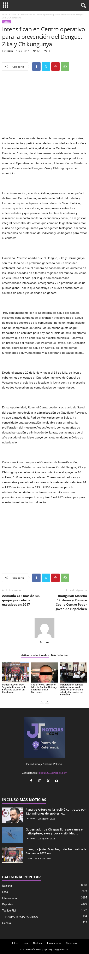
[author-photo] (44, 628)
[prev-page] (42, 701)
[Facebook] (36, 66)
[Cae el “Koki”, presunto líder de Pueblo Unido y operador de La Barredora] (44, 672)
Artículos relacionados (35, 655)
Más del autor (59, 655)
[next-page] (47, 701)
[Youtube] (57, 781)
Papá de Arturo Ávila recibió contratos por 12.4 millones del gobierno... (56, 811)
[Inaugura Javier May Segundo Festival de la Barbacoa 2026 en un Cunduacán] (15, 672)
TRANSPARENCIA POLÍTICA (20, 916)
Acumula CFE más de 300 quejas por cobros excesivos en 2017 (21, 600)
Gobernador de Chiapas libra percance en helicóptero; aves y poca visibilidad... (55, 831)
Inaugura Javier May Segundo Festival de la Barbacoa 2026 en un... (56, 851)
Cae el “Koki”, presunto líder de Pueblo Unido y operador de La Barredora (44, 688)
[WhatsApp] (65, 66)
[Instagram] (40, 781)
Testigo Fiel (9, 910)
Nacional (31, 818)
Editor (9, 50)
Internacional (9, 898)
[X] (46, 66)
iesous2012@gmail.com (52, 772)
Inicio (4, 14)
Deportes (7, 904)
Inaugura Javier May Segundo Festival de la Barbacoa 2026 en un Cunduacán (14, 688)
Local (14, 14)
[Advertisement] (44, 105)
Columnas (71, 943)
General (6, 923)
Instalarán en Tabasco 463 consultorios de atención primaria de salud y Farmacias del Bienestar (71, 689)
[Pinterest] (55, 66)
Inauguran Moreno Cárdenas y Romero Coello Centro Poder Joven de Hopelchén (71, 602)
